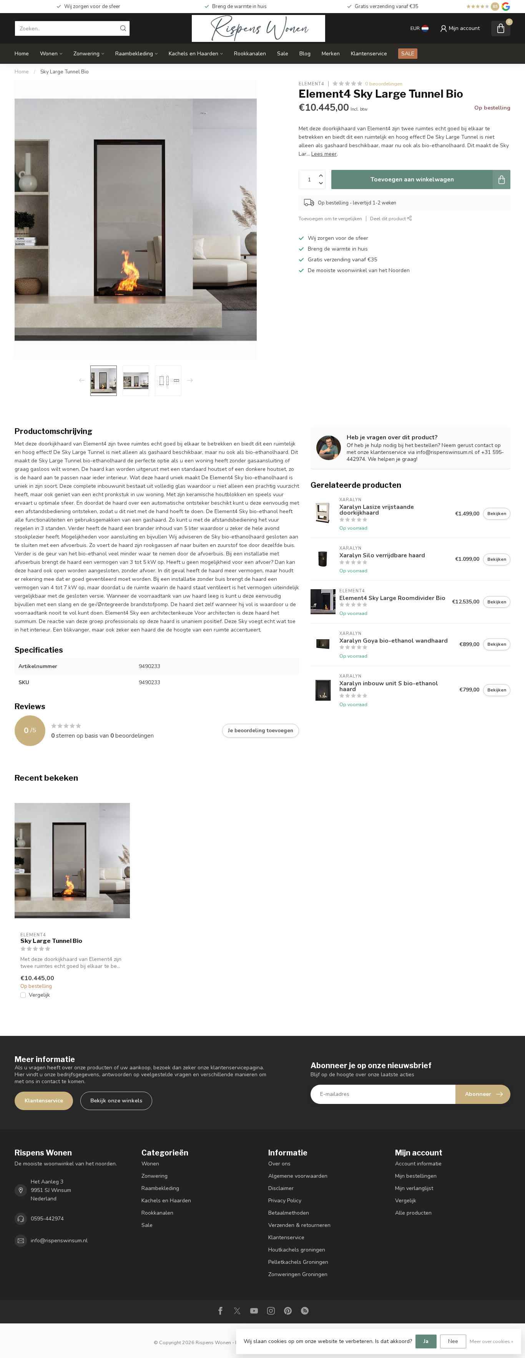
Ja (426, 1341)
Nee (453, 1341)
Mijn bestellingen (416, 1176)
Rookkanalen (250, 53)
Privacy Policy (284, 1200)
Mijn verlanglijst (414, 1188)
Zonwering (86, 53)
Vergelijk (39, 995)
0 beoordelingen (383, 83)
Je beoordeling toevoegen (260, 730)
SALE (407, 53)
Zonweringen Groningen (297, 1274)
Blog (305, 53)
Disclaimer (281, 1188)
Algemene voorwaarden (297, 1176)
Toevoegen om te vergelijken (330, 218)
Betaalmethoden (288, 1213)
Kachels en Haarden (193, 53)
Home (22, 53)
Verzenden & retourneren (299, 1225)
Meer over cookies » (491, 1341)
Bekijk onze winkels (116, 1100)
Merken (331, 53)
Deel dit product (388, 218)
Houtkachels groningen (296, 1249)
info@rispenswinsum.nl (59, 1240)
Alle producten (413, 1213)
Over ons (279, 1163)
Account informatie (418, 1163)
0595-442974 (47, 1218)
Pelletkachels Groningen (298, 1262)
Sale (282, 53)
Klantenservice (369, 53)
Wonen (49, 53)
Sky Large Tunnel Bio (64, 71)
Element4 (311, 83)
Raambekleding (134, 53)
